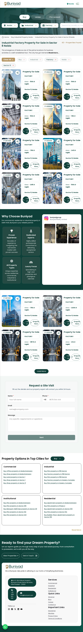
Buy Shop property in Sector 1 (14, 480)
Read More (76, 530)
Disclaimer (52, 611)
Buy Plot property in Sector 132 (15, 512)
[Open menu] (77, 4)
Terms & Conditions (55, 618)
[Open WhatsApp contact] (5, 626)
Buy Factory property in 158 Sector (57, 474)
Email (10, 405)
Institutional (52, 591)
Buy (24, 17)
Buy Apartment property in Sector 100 (58, 509)
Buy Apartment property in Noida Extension (60, 503)
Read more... (54, 53)
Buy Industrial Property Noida (22, 37)
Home (6, 37)
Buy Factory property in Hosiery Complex (59, 480)
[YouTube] (21, 609)
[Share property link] (17, 73)
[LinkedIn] (18, 609)
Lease (38, 17)
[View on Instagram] (49, 233)
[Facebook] (12, 609)
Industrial (51, 586)
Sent (42, 437)
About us (51, 597)
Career (50, 602)
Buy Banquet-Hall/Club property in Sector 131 (20, 509)
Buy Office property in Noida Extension (18, 471)
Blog (49, 599)
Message (11, 415)
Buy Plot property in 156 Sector (55, 471)
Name (11, 396)
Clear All (8, 59)
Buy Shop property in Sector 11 (15, 483)
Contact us (52, 605)
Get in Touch (28, 555)
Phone (45, 396)
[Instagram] (9, 609)
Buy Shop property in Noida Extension (17, 474)
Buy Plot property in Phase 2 (54, 506)
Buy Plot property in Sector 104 (55, 512)
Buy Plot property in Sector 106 (15, 506)
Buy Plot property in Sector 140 (15, 515)
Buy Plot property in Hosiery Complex (58, 483)
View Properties (10, 555)
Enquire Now (36, 96)
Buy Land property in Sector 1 (14, 477)
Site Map (51, 613)
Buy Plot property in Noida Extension (17, 503)
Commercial (52, 583)
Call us (27, 96)
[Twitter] (15, 609)
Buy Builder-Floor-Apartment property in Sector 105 (59, 516)
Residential (52, 588)
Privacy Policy (53, 616)
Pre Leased (54, 17)
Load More (41, 371)
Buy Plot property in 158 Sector (55, 477)
